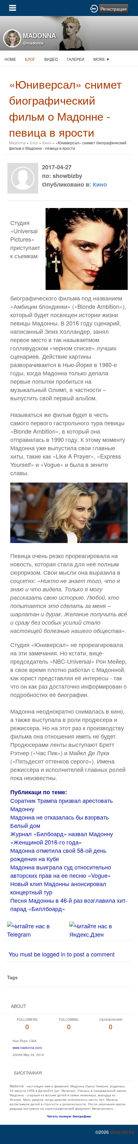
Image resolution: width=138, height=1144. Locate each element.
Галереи (75, 59)
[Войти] (94, 8)
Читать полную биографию (69, 1116)
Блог (30, 59)
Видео (51, 59)
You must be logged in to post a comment (62, 954)
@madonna (33, 43)
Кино (46, 142)
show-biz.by (122, 1132)
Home (10, 59)
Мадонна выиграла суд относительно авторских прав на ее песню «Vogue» (60, 871)
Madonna (17, 142)
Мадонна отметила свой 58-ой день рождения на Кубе (58, 854)
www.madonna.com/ (27, 1047)
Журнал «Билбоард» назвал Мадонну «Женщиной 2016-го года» (61, 837)
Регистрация (113, 8)
